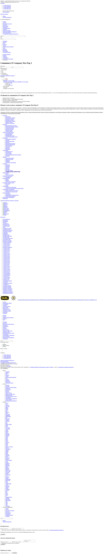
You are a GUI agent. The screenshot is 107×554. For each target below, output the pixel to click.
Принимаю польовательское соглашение (10, 543)
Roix (6, 410)
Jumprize (7, 419)
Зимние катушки (9, 130)
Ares (6, 422)
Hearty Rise (7, 480)
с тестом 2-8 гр (6, 265)
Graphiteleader (8, 483)
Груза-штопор (8, 152)
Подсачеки (7, 183)
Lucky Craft (7, 471)
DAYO (6, 403)
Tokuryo (7, 450)
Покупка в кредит (4, 14)
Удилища (5, 115)
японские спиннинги (7, 247)
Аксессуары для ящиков (10, 181)
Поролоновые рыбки (9, 141)
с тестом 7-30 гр (6, 278)
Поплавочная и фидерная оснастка (12, 171)
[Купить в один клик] (6, 79)
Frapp (6, 441)
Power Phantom (8, 460)
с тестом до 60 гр (6, 257)
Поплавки (7, 164)
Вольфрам (7, 155)
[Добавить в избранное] (4, 79)
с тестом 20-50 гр (6, 274)
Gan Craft (7, 406)
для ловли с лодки (7, 285)
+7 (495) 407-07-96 (7, 354)
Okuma (6, 462)
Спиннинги (7, 116)
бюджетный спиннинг (7, 230)
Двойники (7, 160)
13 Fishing (7, 506)
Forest (6, 432)
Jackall (6, 478)
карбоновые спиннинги (8, 292)
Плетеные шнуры (9, 133)
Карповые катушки (9, 129)
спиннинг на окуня (7, 231)
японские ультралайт (7, 241)
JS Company (4, 69)
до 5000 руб (5, 281)
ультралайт (5, 232)
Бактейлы (7, 148)
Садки (6, 185)
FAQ (4, 43)
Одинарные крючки (9, 158)
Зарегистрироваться (7, 17)
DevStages (9, 366)
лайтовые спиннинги (7, 289)
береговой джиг (6, 224)
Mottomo (7, 464)
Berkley (7, 431)
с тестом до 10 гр (6, 249)
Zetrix (6, 443)
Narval (6, 440)
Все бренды (2, 217)
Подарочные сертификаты (8, 197)
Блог (4, 47)
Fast (2, 72)
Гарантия (5, 24)
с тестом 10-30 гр (6, 245)
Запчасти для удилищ (9, 123)
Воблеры (7, 140)
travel (4, 227)
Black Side (7, 418)
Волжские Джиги (9, 446)
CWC (6, 426)
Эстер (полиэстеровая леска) (11, 136)
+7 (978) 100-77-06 (7, 358)
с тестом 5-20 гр (6, 258)
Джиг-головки (8, 153)
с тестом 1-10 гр (6, 243)
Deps (6, 492)
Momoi (6, 408)
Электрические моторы (10, 196)
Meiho (6, 425)
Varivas (6, 447)
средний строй (6, 237)
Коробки (7, 180)
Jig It (6, 475)
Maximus (7, 468)
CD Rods (7, 498)
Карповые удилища (9, 120)
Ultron (6, 409)
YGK (6, 445)
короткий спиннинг (7, 286)
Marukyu (7, 469)
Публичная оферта (7, 32)
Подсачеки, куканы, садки (8, 182)
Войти (4, 16)
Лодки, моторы (6, 192)
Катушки (5, 124)
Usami (6, 429)
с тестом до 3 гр (6, 251)
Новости (5, 44)
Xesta (6, 413)
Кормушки (7, 165)
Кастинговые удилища (10, 117)
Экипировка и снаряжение (8, 189)
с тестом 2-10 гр (6, 256)
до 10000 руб (5, 284)
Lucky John (7, 428)
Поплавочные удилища (10, 121)
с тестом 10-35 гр (6, 270)
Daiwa (6, 494)
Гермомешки (8, 177)
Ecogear (7, 490)
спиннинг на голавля (7, 283)
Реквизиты (5, 27)
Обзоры (4, 42)
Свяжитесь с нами (7, 309)
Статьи (4, 45)
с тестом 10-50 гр (6, 261)
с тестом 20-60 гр (6, 275)
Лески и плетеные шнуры (8, 132)
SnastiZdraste (8, 416)
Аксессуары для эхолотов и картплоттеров (14, 188)
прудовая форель (6, 219)
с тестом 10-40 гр (6, 253)
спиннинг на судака (7, 228)
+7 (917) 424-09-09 (7, 356)
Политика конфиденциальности (10, 31)
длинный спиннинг (7, 287)
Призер (7, 459)
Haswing (7, 433)
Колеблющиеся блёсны (10, 143)
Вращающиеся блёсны (10, 144)
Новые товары (6, 308)
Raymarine (7, 457)
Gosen (6, 484)
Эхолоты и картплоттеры (10, 187)
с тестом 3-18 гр (6, 259)
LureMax (7, 405)
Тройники (7, 161)
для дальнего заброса (7, 280)
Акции (4, 21)
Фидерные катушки (9, 127)
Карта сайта (5, 307)
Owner (6, 436)
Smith (6, 453)
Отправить (3, 534)
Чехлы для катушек (9, 174)
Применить (2, 75)
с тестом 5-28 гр (6, 248)
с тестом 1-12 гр (6, 255)
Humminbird (7, 479)
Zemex (6, 444)
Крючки (4, 157)
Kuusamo (7, 434)
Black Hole (7, 499)
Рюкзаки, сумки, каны (7, 176)
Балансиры (7, 146)
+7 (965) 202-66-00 (7, 357)
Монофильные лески (9, 135)
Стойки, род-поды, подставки (11, 190)
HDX (6, 481)
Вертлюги (7, 169)
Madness (7, 412)
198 (11, 82)
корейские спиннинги (7, 288)
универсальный (6, 225)
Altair (6, 502)
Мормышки (7, 149)
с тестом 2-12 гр (6, 260)
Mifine (6, 407)
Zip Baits (7, 442)
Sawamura (7, 455)
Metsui (6, 466)
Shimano (7, 454)
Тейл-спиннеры (8, 145)
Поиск (1, 36)
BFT (6, 417)
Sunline (6, 451)
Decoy (6, 493)
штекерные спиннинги (8, 293)
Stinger (6, 452)
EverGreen (7, 489)
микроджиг (5, 220)
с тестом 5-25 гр (6, 250)
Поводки (7, 168)
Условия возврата (6, 28)
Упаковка (5, 29)
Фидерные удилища (9, 118)
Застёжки (7, 167)
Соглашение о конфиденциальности (10, 33)
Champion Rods (8, 497)
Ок (1, 368)
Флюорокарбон (8, 134)
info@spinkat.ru (6, 12)
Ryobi (6, 456)
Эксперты (5, 41)
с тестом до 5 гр (6, 246)
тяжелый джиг (6, 279)
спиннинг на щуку (7, 229)
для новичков (6, 223)
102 (11, 85)
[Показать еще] (0, 295)
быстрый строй (6, 234)
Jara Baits (7, 477)
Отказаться (5, 368)
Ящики (6, 179)
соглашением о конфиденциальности (66, 367)
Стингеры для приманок (10, 162)
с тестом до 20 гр (6, 266)
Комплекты (5, 198)
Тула (6, 404)
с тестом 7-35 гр (6, 268)
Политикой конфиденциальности (56, 530)
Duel (6, 423)
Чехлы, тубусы (6, 172)
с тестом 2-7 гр (6, 276)
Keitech (6, 473)
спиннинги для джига (7, 290)
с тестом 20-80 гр (6, 273)
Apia (6, 501)
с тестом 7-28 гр (6, 264)
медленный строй (6, 239)
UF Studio (7, 427)
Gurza (6, 482)
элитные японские (7, 242)
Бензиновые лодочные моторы (11, 195)
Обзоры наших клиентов (8, 46)
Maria (6, 438)
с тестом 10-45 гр (6, 277)
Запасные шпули (9, 131)
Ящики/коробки (6, 178)
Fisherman (7, 485)
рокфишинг (5, 233)
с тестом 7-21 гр (6, 271)
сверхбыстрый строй (7, 236)
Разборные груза (8, 151)
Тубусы (7, 173)
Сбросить (13, 75)
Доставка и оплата (7, 52)
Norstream (7, 463)
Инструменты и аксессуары (11, 191)
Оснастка (5, 163)
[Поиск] (25, 36)
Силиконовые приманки (10, 139)
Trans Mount (7, 449)
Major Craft (7, 470)
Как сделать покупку (7, 23)
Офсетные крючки (9, 159)
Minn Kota (7, 465)
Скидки (4, 22)
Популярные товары (7, 303)
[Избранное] (1, 37)
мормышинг (5, 221)
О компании (5, 304)
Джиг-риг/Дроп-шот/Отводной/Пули (13, 154)
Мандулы (7, 142)
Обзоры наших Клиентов (10, 377)
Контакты (5, 50)
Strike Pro (7, 435)
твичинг (5, 222)
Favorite (7, 487)
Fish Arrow (7, 414)
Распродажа (5, 51)
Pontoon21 (7, 421)
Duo (6, 491)
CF (6, 496)
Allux (6, 503)
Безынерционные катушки (11, 125)
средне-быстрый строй (8, 238)
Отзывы (4, 48)
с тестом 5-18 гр (6, 262)
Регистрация (5, 26)
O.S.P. (6, 461)
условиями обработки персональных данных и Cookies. (41, 367)
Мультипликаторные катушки (11, 126)
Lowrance (7, 472)
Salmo (6, 437)
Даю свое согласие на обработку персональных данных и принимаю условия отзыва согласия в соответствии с (32, 530)
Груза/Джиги (5, 150)
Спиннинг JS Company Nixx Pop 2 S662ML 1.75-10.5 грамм (15, 81)
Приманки (5, 137)
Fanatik (6, 488)
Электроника (6, 186)
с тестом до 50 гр (6, 269)
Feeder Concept (8, 424)
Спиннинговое (5, 74)
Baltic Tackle (8, 500)
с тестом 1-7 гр (6, 252)
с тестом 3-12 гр (6, 267)
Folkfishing (7, 415)
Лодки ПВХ (8, 193)
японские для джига (7, 240)
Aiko (6, 505)
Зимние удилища (9, 122)
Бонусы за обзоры (7, 30)
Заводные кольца (9, 170)
